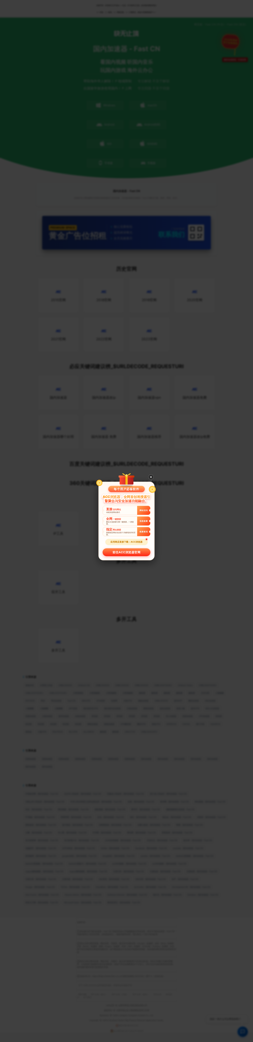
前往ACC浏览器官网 (126, 552)
